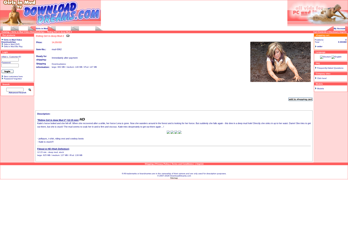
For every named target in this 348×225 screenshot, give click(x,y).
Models (320, 88)
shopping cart (322, 35)
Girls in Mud (42, 28)
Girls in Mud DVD (11, 44)
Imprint (343, 32)
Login (5, 52)
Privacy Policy (162, 164)
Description (41, 109)
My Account (339, 28)
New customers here (13, 76)
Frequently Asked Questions (330, 68)
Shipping (149, 164)
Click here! (322, 78)
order (319, 46)
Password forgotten (13, 79)
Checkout (333, 32)
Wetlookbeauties (87, 28)
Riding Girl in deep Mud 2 (59, 32)
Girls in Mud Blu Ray (13, 46)
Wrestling (23, 28)
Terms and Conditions (182, 164)
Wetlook (7, 28)
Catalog (5, 32)
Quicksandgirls (63, 28)
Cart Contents (320, 32)
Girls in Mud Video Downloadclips (28, 32)
